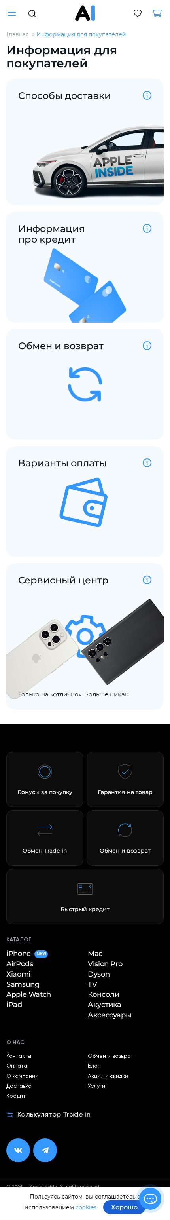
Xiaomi (18, 974)
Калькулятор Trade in (54, 1114)
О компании (22, 1076)
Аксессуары (109, 1015)
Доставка (19, 1086)
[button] (32, 12)
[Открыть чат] (150, 1199)
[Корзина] (159, 13)
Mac (95, 953)
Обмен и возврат (111, 1056)
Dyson (99, 974)
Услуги (96, 1086)
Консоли (103, 994)
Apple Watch (28, 994)
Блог (94, 1066)
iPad (14, 1004)
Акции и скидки (108, 1076)
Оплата (16, 1066)
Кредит (16, 1096)
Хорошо (124, 1207)
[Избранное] (137, 14)
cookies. (87, 1207)
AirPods (19, 964)
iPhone (26, 953)
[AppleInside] (85, 13)
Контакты (18, 1056)
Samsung (22, 984)
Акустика (104, 1004)
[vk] (18, 1150)
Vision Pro (105, 964)
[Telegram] (45, 1150)
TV (92, 984)
